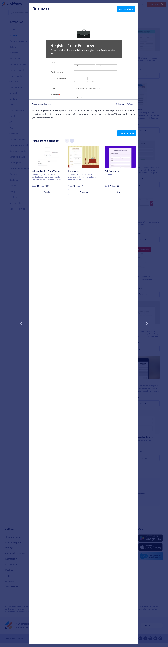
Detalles (47, 192)
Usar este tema (126, 9)
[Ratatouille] (83, 157)
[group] (47, 170)
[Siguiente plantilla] (147, 323)
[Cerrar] (162, 4)
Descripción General (42, 104)
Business (40, 9)
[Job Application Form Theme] (47, 157)
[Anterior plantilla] (21, 323)
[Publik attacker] (120, 157)
